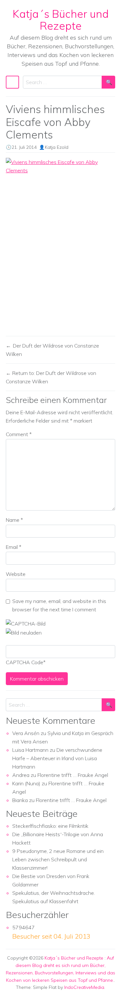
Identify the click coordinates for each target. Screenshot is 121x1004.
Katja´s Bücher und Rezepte (61, 19)
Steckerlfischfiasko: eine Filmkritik (50, 826)
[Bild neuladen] (24, 632)
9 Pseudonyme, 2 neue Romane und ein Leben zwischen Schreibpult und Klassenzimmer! (58, 859)
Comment (19, 434)
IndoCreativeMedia (84, 987)
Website (15, 574)
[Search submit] (108, 82)
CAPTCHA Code (24, 662)
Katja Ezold (56, 147)
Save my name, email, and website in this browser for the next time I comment (59, 605)
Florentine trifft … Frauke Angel (72, 775)
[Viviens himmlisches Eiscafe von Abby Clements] (60, 244)
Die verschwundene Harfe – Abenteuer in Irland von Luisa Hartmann (57, 758)
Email (13, 547)
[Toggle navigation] (12, 82)
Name (14, 520)
